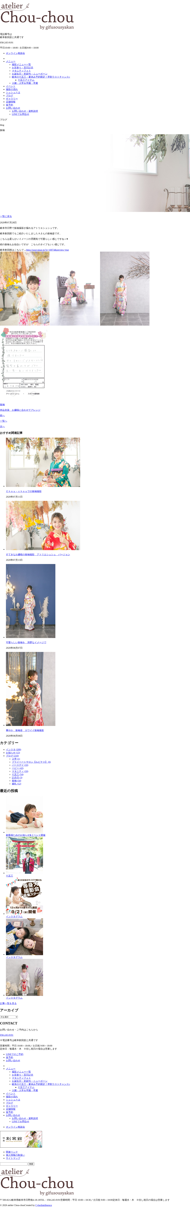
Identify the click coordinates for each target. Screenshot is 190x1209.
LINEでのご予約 (14, 1054)
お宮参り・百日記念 (22, 67)
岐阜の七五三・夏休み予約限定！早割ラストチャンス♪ (41, 77)
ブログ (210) (12, 755)
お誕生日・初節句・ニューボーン (30, 74)
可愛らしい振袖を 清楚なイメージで (26, 642)
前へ (2, 415)
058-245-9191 (6, 1035)
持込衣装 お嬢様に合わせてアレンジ (20, 410)
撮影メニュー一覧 (21, 64)
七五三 (9, 876)
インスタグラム (14, 916)
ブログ (9, 95)
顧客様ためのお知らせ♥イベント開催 (25, 835)
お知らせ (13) (13, 752)
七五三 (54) (17, 774)
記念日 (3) (17, 777)
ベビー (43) (17, 768)
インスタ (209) (13, 749)
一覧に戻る (6, 216)
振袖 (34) (16, 780)
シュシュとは (13, 92)
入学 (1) (16, 759)
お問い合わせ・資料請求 (25, 111)
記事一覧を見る (8, 1003)
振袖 (2, 404)
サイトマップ (13, 1158)
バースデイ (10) (20, 765)
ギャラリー (12, 98)
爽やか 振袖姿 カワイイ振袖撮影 (25, 730)
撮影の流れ (12, 89)
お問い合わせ (13, 108)
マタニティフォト (21, 70)
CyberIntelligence (43, 1205)
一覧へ (3, 421)
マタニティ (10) (20, 771)
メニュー (10, 61)
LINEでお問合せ (20, 114)
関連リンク (12, 1152)
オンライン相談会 (15, 53)
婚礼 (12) (16, 783)
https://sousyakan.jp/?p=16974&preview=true (47, 250)
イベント (10, 86)
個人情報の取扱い (15, 1155)
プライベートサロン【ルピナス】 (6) (31, 762)
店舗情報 (10, 101)
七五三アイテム (26, 80)
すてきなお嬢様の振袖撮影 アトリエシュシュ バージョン (38, 554)
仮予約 (9, 105)
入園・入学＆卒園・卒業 (25, 83)
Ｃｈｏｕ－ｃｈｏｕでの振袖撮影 (24, 491)
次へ (2, 426)
